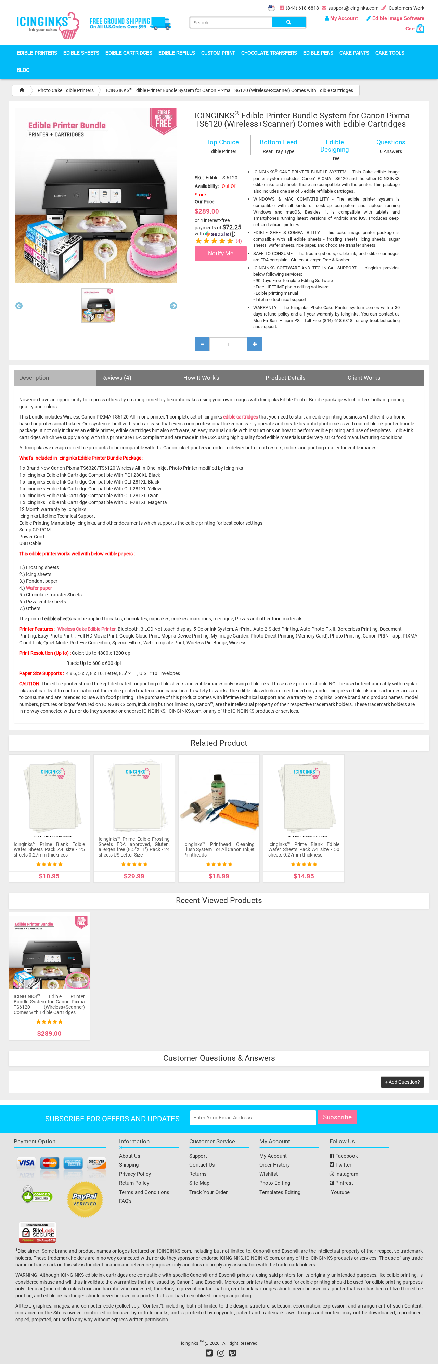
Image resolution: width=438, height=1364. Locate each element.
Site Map (199, 1183)
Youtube (340, 1192)
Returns (198, 1174)
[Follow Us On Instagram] (220, 1353)
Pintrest (343, 1183)
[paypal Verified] (85, 1201)
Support (198, 1156)
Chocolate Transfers (269, 53)
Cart (413, 28)
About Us (129, 1156)
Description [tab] (34, 377)
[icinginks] (48, 25)
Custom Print (218, 53)
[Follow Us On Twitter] (209, 1353)
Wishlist (268, 1174)
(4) (239, 241)
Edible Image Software (397, 18)
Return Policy (134, 1183)
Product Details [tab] (286, 377)
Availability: (207, 186)
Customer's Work (406, 8)
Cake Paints (354, 53)
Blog (23, 71)
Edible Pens (318, 53)
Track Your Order (208, 1192)
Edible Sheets (81, 53)
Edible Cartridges (128, 53)
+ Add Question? (402, 1082)
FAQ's (125, 1201)
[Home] (21, 90)
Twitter (342, 1165)
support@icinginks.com (353, 8)
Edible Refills (176, 53)
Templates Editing (279, 1192)
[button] (19, 307)
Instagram (346, 1174)
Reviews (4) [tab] (116, 377)
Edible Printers (37, 53)
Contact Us (202, 1165)
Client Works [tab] (364, 377)
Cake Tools (389, 53)
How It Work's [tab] (201, 377)
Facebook (346, 1156)
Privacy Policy (135, 1174)
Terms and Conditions (144, 1192)
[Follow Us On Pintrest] (232, 1353)
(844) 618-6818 (302, 8)
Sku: (199, 177)
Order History (274, 1165)
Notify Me (220, 253)
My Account (344, 18)
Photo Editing (274, 1183)
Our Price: (205, 201)
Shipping (129, 1165)
